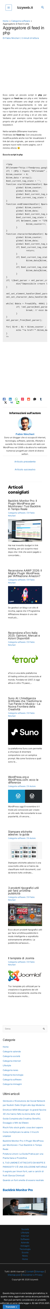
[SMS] (34, 399)
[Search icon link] (42, 8)
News (25, 1255)
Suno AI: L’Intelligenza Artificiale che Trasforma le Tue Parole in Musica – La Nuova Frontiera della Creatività (25, 704)
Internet (25, 1236)
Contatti (30, 1271)
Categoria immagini (12, 1084)
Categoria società (11, 1056)
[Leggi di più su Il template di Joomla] (25, 975)
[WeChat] (17, 402)
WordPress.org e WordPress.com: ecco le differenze (23, 779)
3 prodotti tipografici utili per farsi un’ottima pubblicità (23, 890)
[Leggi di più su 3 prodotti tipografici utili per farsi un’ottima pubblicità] (25, 914)
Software (25, 1239)
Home (6, 1046)
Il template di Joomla (21, 958)
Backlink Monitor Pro (18, 1190)
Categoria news (10, 1070)
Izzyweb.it (25, 7)
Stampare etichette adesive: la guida (20, 833)
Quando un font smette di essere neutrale (23, 1180)
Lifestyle (7, 1065)
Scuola (25, 1252)
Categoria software (12, 1079)
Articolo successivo (25, 469)
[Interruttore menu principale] (9, 8)
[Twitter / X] (5, 402)
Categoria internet (12, 1061)
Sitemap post (14, 1275)
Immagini (25, 1246)
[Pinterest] (22, 399)
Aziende (25, 1242)
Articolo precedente (25, 461)
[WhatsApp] (16, 399)
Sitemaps (39, 1271)
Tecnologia (25, 1249)
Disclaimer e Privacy (32, 1275)
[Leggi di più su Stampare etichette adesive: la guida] (25, 850)
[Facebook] (4, 399)
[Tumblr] (40, 399)
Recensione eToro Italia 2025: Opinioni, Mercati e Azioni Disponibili (24, 635)
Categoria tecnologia (13, 1075)
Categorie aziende (12, 1051)
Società (25, 1229)
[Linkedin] (10, 399)
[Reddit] (28, 399)
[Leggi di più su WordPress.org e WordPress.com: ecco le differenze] (25, 796)
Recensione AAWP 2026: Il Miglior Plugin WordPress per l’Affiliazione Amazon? (25, 573)
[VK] (11, 402)
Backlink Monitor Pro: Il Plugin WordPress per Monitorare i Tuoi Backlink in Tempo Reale (23, 1145)
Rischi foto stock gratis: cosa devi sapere (23, 1127)
